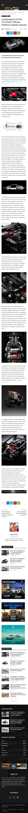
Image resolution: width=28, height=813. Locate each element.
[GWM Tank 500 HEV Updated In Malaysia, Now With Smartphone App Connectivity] (5, 686)
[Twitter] (11, 33)
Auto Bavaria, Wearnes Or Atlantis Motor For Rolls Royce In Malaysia (18, 695)
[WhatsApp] (18, 33)
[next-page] (5, 574)
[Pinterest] (15, 33)
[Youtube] (17, 797)
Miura (17, 380)
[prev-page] (3, 574)
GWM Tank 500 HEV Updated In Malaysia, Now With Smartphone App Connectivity (18, 686)
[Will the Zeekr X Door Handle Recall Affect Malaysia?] (5, 568)
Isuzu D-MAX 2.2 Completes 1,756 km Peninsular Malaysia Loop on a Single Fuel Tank (17, 678)
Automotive (7, 12)
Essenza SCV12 (6, 382)
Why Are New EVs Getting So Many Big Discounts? (21, 513)
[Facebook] (8, 33)
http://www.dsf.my (14, 536)
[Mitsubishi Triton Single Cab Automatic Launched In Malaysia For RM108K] (5, 560)
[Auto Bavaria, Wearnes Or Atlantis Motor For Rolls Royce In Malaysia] (5, 695)
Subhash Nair (7, 29)
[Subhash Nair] (3, 29)
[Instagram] (13, 797)
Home (3, 12)
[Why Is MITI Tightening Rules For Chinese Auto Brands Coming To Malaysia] (5, 552)
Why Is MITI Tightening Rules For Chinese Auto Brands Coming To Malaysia (17, 552)
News (9, 16)
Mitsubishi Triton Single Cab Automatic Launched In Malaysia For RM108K (17, 560)
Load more (13, 701)
